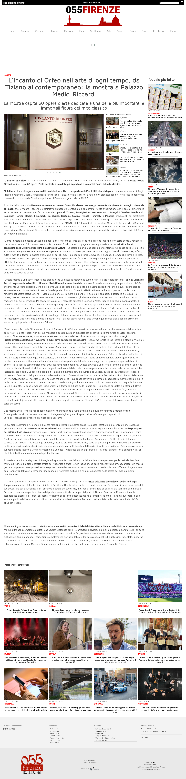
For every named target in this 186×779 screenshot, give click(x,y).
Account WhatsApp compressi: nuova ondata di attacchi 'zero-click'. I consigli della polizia (26, 708)
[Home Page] (93, 15)
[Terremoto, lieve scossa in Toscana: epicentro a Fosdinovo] (165, 209)
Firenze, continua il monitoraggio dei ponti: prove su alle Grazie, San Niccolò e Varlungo (70, 708)
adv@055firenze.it (102, 736)
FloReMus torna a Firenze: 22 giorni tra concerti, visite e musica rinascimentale (159, 708)
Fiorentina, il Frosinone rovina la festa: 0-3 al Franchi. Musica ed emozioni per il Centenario (160, 611)
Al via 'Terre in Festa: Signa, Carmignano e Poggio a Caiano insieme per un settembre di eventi (160, 659)
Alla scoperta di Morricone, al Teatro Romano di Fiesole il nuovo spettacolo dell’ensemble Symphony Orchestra (26, 659)
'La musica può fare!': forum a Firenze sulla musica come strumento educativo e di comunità (70, 659)
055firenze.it (151, 762)
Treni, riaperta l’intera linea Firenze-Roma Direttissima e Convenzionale (26, 611)
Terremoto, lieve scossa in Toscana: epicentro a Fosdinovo (165, 229)
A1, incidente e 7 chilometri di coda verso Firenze (165, 153)
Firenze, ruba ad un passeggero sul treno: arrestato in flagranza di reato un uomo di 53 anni (115, 709)
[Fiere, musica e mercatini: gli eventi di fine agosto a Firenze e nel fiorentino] (165, 285)
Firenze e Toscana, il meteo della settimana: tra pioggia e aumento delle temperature (164, 191)
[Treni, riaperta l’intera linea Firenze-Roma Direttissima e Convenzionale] (26, 586)
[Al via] (160, 634)
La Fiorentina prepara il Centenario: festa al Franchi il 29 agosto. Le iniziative (164, 267)
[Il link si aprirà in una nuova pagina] (94, 768)
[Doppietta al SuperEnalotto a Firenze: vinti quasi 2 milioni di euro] (165, 97)
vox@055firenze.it (102, 740)
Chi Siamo (144, 738)
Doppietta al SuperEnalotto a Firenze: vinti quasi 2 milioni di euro (165, 116)
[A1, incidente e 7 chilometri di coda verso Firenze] (165, 134)
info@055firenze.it (102, 731)
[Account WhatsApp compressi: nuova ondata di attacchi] (26, 684)
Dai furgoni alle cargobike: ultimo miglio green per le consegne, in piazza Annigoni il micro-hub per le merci (115, 659)
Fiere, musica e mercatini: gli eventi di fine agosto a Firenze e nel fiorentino (165, 306)
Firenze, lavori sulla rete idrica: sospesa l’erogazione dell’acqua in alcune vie (70, 611)
